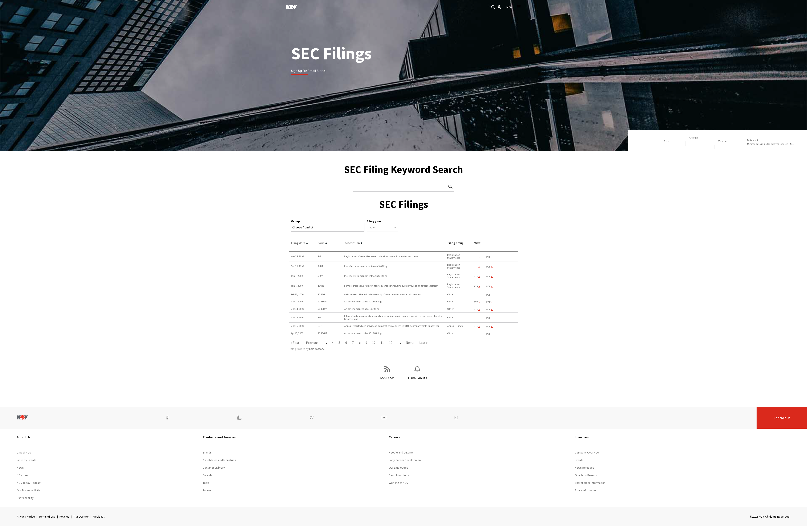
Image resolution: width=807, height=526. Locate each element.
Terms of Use (47, 516)
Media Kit (98, 516)
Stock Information (586, 490)
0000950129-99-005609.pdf (488, 266)
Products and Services (219, 437)
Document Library (214, 467)
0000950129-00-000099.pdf (488, 286)
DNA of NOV (24, 452)
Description (352, 243)
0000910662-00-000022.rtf (476, 302)
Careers (394, 437)
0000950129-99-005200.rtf (476, 257)
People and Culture (401, 452)
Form (321, 243)
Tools (206, 483)
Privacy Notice (26, 516)
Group (295, 221)
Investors (582, 437)
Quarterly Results (586, 475)
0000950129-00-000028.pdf (488, 276)
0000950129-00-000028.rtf (476, 276)
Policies (64, 516)
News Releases (584, 467)
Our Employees (398, 467)
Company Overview (587, 452)
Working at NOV (398, 483)
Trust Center (81, 516)
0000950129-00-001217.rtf (476, 326)
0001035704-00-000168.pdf (488, 309)
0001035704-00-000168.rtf (476, 309)
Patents (207, 475)
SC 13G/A (322, 301)
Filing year (374, 221)
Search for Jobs (399, 475)
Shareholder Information (590, 483)
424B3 (321, 285)
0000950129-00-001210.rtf (476, 318)
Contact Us (782, 418)
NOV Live (22, 475)
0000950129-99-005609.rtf (476, 266)
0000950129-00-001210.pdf (488, 318)
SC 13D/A (322, 308)
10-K (320, 325)
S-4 (319, 256)
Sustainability (25, 498)
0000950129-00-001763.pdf (488, 334)
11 (382, 342)
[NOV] (292, 6)
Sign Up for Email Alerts (308, 71)
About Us (23, 437)
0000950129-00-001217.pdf (488, 326)
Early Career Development (405, 460)
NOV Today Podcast (29, 483)
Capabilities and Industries (219, 460)
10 (374, 342)
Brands (207, 452)
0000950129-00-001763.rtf (476, 334)
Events (579, 460)
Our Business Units (28, 490)
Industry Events (26, 460)
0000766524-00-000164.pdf (488, 295)
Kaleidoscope (316, 349)
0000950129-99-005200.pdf (488, 257)
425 (319, 317)
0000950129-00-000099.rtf (476, 286)
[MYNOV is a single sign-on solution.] (499, 7)
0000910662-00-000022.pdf (488, 302)
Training (207, 490)
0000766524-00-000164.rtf (476, 295)
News (20, 467)
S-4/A (320, 266)
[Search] (493, 7)
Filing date (298, 243)
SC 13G (321, 294)
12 (390, 342)
